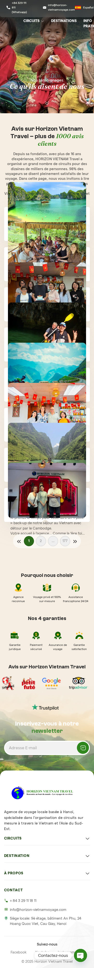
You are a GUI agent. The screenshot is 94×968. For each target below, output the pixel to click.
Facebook (19, 952)
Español (88, 7)
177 (64, 541)
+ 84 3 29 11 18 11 (23, 901)
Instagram (66, 952)
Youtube (42, 952)
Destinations (64, 21)
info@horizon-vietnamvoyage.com (61, 7)
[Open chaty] (80, 955)
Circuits (31, 21)
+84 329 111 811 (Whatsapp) (19, 7)
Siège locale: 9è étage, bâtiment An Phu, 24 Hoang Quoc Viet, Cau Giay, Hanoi (45, 921)
